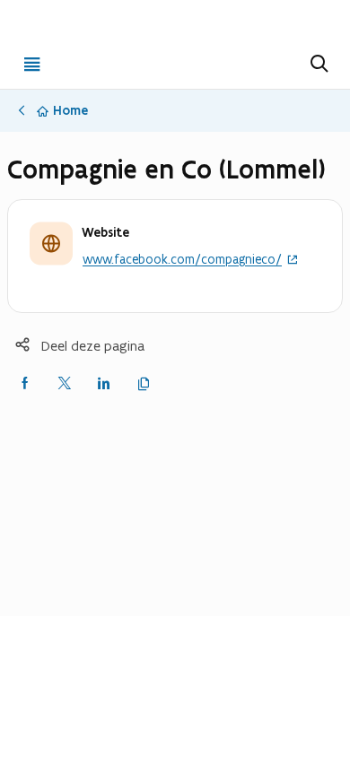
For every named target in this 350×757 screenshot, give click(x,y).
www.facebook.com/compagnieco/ (182, 260)
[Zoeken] (318, 64)
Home (70, 110)
